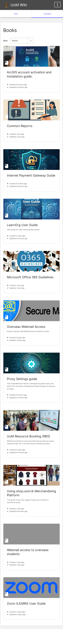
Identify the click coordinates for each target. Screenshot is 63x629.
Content (47, 13)
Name (15, 40)
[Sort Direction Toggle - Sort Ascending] (31, 40)
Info (16, 13)
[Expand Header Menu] (57, 4)
